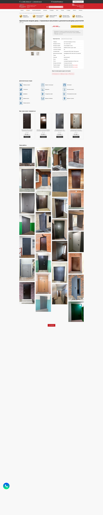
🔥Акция (28, 10)
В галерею (51, 325)
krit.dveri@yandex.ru (58, 1)
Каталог (22, 10)
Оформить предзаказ (77, 26)
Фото (57, 10)
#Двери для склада (64, 73)
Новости (74, 10)
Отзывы (62, 10)
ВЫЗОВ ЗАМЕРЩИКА (36, 10)
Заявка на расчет (78, 1)
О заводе (68, 10)
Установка (51, 10)
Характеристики (56, 38)
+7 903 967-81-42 (37, 1)
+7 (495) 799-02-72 (26, 1)
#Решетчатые (71, 73)
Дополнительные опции (67, 38)
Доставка (45, 10)
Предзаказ (27, 136)
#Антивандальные (56, 73)
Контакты (80, 10)
